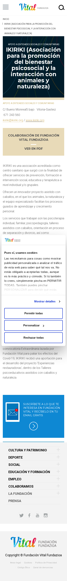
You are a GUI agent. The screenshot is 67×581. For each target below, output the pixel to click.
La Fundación (20, 494)
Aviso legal (15, 562)
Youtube (37, 515)
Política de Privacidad (46, 562)
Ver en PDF (33, 148)
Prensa (14, 501)
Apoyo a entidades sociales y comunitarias (33, 44)
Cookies (28, 562)
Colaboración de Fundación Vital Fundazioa (33, 138)
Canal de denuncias (43, 567)
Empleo (14, 479)
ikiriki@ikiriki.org (13, 120)
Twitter (21, 515)
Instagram (46, 515)
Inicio (6, 19)
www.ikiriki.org (35, 120)
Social (14, 465)
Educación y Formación (29, 472)
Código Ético (23, 567)
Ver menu (6, 7)
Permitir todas (33, 313)
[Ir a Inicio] (33, 7)
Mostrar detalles (45, 301)
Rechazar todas (33, 337)
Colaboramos (21, 486)
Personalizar (31, 325)
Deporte (15, 457)
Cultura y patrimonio (27, 450)
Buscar (62, 7)
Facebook (29, 515)
